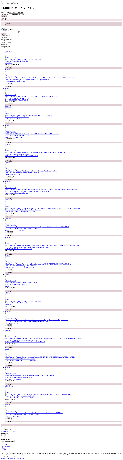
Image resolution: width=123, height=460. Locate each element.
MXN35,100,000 (10, 159)
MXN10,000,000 (10, 308)
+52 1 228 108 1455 (8, 431)
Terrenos (8, 12)
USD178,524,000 (10, 345)
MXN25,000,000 (10, 140)
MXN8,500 (9, 326)
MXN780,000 (9, 84)
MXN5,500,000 (9, 233)
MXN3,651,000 (9, 122)
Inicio (2, 12)
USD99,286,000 (10, 401)
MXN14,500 (9, 363)
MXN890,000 (9, 419)
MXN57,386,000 (10, 196)
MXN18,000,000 (10, 289)
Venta (14, 12)
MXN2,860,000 (9, 252)
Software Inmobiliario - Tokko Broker (12, 458)
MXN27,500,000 (10, 103)
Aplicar (3, 34)
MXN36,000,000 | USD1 (12, 66)
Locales (4, 450)
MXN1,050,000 (9, 382)
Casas (3, 448)
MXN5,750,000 (9, 215)
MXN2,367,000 (9, 177)
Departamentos (6, 446)
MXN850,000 (9, 270)
